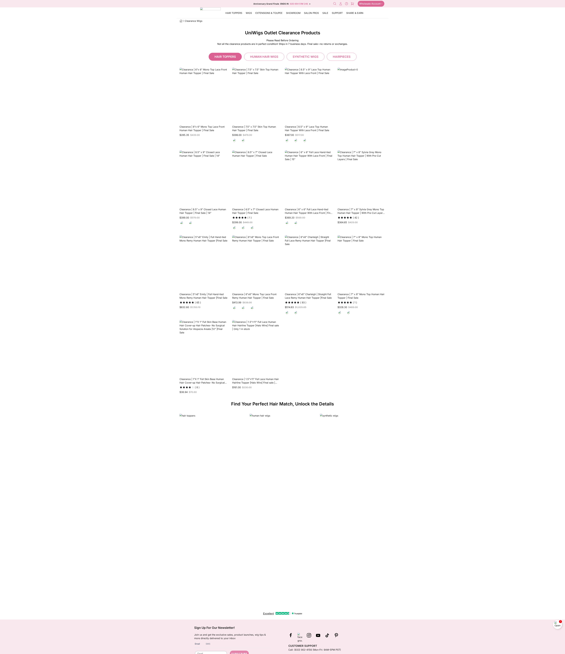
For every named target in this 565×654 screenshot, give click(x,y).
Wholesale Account (369, 3)
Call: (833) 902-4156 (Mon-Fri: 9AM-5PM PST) (314, 649)
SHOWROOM (293, 12)
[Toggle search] (334, 3)
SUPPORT (337, 12)
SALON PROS (311, 12)
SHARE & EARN (354, 12)
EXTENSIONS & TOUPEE (268, 12)
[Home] (181, 20)
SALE (325, 12)
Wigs (249, 12)
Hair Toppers (233, 12)
